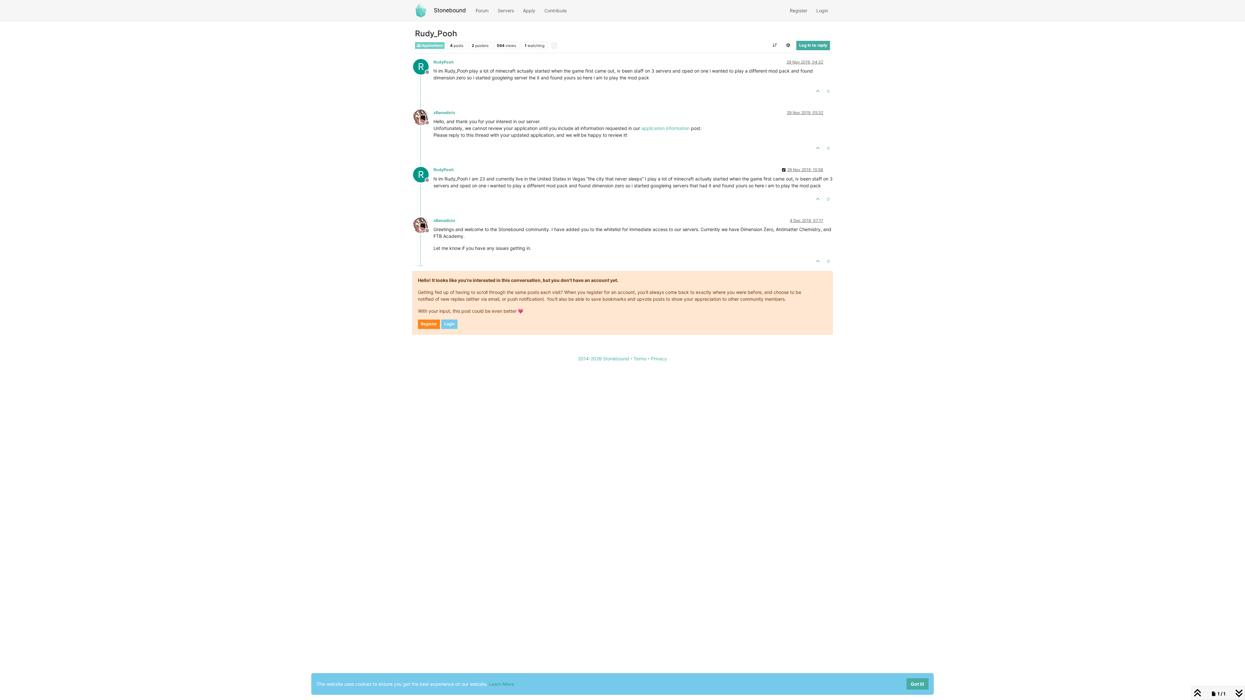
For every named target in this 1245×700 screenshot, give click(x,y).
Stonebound (450, 10)
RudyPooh (443, 62)
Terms (640, 358)
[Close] (824, 280)
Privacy (659, 358)
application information (665, 128)
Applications (432, 45)
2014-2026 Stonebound (603, 358)
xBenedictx (444, 112)
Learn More (501, 684)
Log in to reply (813, 45)
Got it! (917, 684)
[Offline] (423, 117)
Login (449, 323)
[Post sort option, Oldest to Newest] (774, 45)
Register (429, 323)
